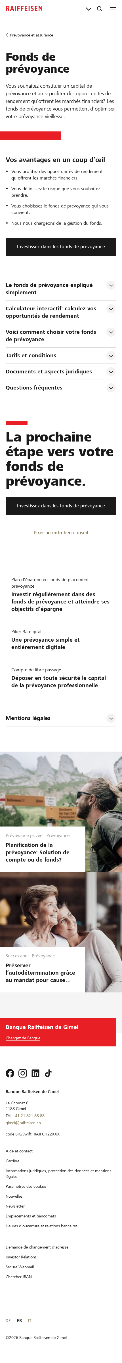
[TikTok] (48, 1073)
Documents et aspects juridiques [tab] (49, 371)
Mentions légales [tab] (28, 718)
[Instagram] (22, 1073)
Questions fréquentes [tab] (34, 387)
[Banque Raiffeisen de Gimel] (24, 8)
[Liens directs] (88, 8)
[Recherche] (99, 8)
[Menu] (113, 8)
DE (8, 1320)
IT (29, 1320)
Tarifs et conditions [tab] (31, 355)
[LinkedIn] (35, 1073)
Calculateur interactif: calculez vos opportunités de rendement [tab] (52, 312)
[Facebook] (10, 1073)
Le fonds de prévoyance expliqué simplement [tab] (50, 289)
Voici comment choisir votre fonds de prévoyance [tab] (52, 336)
